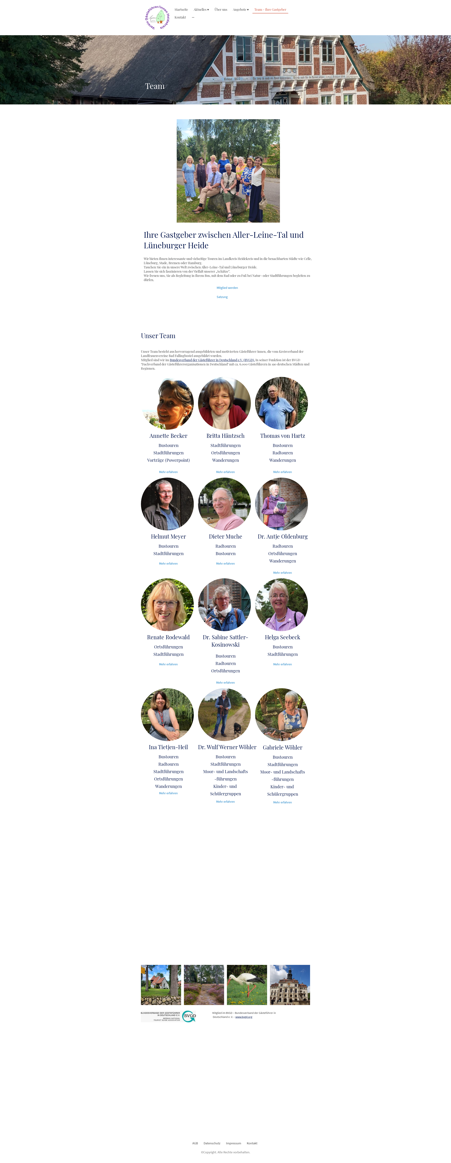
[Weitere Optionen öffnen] (193, 17)
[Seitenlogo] (157, 18)
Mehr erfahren (168, 472)
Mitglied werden (227, 288)
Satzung (222, 297)
